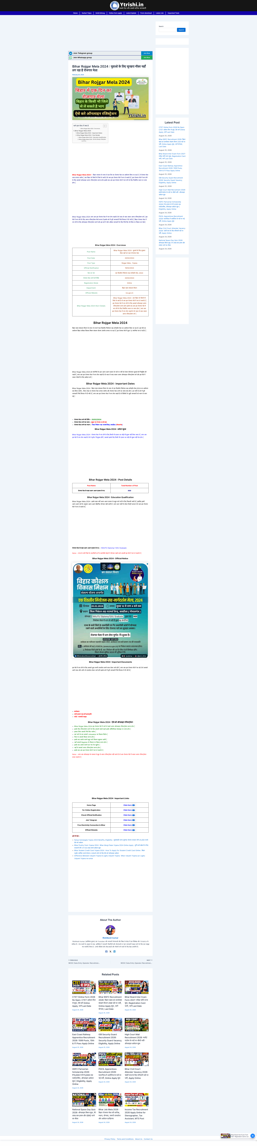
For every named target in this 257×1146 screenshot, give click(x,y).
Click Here (127, 805)
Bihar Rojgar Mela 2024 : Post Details (88, 135)
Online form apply (115, 13)
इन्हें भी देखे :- (84, 141)
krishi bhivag (100, 13)
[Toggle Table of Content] (104, 126)
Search (161, 26)
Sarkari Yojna (86, 13)
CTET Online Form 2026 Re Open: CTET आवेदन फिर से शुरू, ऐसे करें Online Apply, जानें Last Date (172, 129)
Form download (146, 13)
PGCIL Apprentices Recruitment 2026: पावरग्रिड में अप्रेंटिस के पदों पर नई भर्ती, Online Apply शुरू (172, 218)
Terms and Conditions (125, 1139)
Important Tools (173, 13)
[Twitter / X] (110, 951)
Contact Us (148, 1139)
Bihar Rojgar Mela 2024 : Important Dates (89, 133)
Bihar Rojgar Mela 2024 (83, 131)
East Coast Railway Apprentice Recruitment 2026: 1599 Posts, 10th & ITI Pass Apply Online (170, 168)
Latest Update (131, 13)
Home (75, 13)
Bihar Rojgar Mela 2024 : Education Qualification (92, 137)
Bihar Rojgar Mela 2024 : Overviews (90, 128)
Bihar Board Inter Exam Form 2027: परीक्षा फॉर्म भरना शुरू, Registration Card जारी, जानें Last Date (172, 156)
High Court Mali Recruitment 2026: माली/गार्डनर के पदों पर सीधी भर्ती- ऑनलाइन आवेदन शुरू (172, 192)
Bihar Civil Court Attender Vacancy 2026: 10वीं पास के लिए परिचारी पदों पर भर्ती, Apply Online (172, 230)
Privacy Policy (110, 1139)
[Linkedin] (114, 951)
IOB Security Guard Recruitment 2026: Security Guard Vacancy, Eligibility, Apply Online (171, 180)
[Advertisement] (110, 36)
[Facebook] (106, 951)
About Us (138, 1139)
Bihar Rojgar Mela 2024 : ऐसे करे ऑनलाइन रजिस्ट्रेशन (92, 139)
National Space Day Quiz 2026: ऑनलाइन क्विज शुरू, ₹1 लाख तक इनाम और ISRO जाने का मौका (172, 242)
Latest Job (160, 13)
